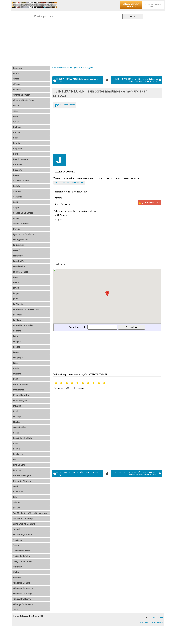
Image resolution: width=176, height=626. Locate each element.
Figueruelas (18, 255)
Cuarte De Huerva (21, 223)
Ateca (15, 116)
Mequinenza (18, 389)
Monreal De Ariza (21, 395)
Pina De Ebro (19, 464)
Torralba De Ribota (21, 550)
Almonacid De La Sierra (23, 100)
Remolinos (18, 491)
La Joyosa (17, 314)
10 (104, 383)
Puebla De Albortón (22, 481)
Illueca (16, 282)
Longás (16, 347)
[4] (107, 79)
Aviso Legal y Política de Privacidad (151, 622)
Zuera (15, 609)
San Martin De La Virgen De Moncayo (30, 513)
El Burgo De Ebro (21, 239)
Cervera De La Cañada (23, 212)
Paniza (16, 432)
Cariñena (17, 202)
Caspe (16, 207)
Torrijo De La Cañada (22, 561)
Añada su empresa (153, 5)
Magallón (17, 373)
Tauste (16, 545)
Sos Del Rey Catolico (22, 534)
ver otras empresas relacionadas (69, 182)
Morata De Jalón (20, 400)
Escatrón (17, 250)
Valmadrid (17, 577)
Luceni (16, 352)
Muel (15, 411)
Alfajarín (16, 84)
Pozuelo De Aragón (22, 475)
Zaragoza (17, 68)
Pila (14, 459)
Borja (15, 153)
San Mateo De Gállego (23, 518)
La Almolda (18, 304)
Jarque (16, 293)
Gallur (15, 277)
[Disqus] (107, 428)
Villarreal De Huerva (22, 599)
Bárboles (17, 127)
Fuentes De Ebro (20, 271)
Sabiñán (16, 502)
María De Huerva (20, 384)
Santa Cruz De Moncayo (24, 523)
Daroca (16, 229)
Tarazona (17, 540)
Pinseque (17, 470)
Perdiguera (18, 454)
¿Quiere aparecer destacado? (131, 5)
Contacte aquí (158, 617)
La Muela (17, 320)
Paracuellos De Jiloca (22, 438)
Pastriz (16, 443)
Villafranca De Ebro (21, 582)
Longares (17, 341)
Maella (16, 368)
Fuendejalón (18, 261)
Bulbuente (17, 170)
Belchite (16, 132)
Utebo (16, 572)
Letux (15, 336)
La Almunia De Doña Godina (26, 309)
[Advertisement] (88, 42)
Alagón (16, 78)
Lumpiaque (18, 357)
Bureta (16, 175)
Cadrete (16, 186)
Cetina (16, 218)
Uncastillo (17, 566)
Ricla (15, 497)
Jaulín (15, 298)
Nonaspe (17, 416)
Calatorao (17, 196)
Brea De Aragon (20, 159)
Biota (15, 137)
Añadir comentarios (67, 105)
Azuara (16, 121)
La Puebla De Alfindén (23, 325)
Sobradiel (17, 529)
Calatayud (17, 191)
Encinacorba (18, 245)
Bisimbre (17, 143)
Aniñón (16, 105)
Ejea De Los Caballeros (23, 234)
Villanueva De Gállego (22, 593)
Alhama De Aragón (21, 94)
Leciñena (17, 330)
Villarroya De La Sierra (23, 604)
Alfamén (17, 89)
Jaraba (16, 288)
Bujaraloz (17, 164)
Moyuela (17, 406)
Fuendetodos (19, 266)
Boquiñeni (17, 148)
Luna (15, 363)
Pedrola (16, 448)
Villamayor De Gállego (23, 588)
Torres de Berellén (21, 556)
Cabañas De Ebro (21, 180)
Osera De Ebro (19, 427)
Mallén (16, 379)
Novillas (16, 422)
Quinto (16, 486)
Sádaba (16, 507)
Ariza (15, 111)
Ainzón (16, 73)
